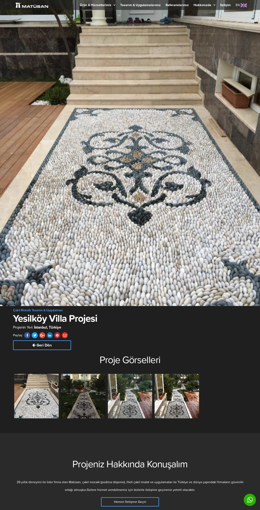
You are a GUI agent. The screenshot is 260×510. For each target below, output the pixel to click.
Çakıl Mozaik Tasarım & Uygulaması (38, 310)
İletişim (225, 5)
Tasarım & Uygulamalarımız (140, 5)
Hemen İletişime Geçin (130, 502)
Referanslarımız (177, 5)
